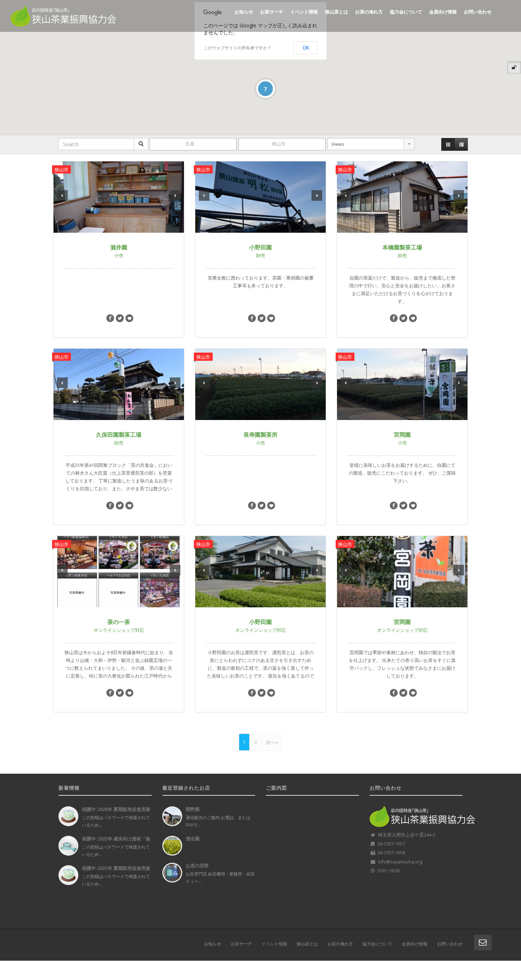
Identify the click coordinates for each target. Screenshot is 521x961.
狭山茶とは (336, 12)
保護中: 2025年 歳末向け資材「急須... (116, 841)
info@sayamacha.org (400, 862)
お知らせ (244, 12)
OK (306, 48)
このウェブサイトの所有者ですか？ (237, 47)
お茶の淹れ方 (369, 12)
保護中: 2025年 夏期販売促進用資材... (116, 871)
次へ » (272, 742)
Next (175, 195)
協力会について (406, 12)
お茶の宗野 (197, 865)
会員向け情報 (443, 12)
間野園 (193, 809)
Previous (62, 195)
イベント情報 (304, 12)
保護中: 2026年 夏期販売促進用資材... (116, 812)
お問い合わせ (478, 12)
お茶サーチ (271, 12)
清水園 (193, 838)
